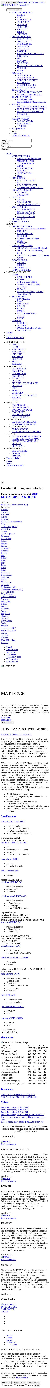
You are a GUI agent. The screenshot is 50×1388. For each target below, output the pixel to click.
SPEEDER (22, 192)
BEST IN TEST (24, 124)
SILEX (20, 70)
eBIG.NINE (22, 24)
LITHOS (21, 15)
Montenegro (6, 582)
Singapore (5, 613)
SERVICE (16, 104)
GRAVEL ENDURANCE (28, 204)
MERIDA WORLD (20, 119)
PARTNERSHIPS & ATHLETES (31, 102)
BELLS (20, 308)
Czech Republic (8, 534)
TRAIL (20, 166)
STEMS (20, 279)
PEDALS (21, 289)
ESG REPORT (23, 82)
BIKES (9, 154)
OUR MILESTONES (26, 85)
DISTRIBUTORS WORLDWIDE (32, 107)
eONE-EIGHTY (24, 20)
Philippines (5, 601)
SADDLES (22, 287)
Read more (5, 717)
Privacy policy (22, 1378)
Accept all (6, 1383)
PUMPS (20, 311)
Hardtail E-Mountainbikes (28, 238)
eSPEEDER (22, 34)
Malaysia (5, 577)
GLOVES (21, 325)
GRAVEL (16, 197)
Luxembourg (6, 575)
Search (5, 143)
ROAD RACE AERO (26, 180)
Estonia (4, 541)
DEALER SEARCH (21, 136)
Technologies (12, 659)
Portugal (4, 606)
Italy (3, 563)
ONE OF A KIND (25, 121)
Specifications (12, 649)
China (3, 524)
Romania (5, 609)
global (9, 460)
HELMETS (22, 323)
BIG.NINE (22, 51)
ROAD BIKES (18, 178)
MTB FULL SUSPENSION (29, 158)
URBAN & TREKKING (22, 190)
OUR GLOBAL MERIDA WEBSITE (19, 495)
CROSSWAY (23, 195)
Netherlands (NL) (8, 587)
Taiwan (4, 633)
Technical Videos (13, 657)
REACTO (21, 61)
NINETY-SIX (23, 49)
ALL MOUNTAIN (25, 168)
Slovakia (4, 616)
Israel (3, 560)
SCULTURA (23, 63)
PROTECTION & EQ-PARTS (30, 291)
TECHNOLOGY (19, 90)
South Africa (6, 621)
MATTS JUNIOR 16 (26, 216)
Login (14, 133)
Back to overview (8, 1144)
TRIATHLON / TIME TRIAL (30, 187)
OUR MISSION (24, 75)
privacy (9, 1340)
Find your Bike (18, 128)
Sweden (4, 625)
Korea (3, 567)
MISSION (21, 68)
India (3, 555)
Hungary (5, 551)
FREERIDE (22, 236)
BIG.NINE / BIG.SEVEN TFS (30, 53)
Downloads (11, 654)
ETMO (20, 17)
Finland (4, 543)
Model (9, 647)
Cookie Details (33, 1383)
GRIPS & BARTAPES (27, 282)
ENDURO (21, 171)
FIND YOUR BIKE (20, 221)
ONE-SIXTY (23, 41)
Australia (5, 514)
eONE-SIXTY (23, 22)
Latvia (3, 570)
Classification (12, 661)
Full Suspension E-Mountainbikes (31, 229)
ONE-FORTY (23, 46)
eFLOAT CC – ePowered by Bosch (32, 248)
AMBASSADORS (25, 99)
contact (9, 1335)
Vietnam (4, 642)
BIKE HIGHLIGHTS (21, 36)
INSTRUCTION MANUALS (30, 111)
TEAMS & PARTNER (21, 97)
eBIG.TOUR (22, 27)
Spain (3, 623)
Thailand (5, 635)
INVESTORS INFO (26, 87)
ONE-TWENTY (24, 39)
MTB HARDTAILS (26, 161)
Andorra (4, 509)
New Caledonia (7, 592)
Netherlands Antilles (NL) (12, 589)
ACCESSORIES (19, 296)
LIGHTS (21, 306)
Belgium (4, 519)
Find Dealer (6, 720)
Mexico (4, 580)
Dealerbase (11, 1342)
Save (37, 1386)
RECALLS (22, 114)
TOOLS (20, 316)
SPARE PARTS (24, 294)
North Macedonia (8, 596)
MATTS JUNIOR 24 (26, 212)
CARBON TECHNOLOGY (29, 92)
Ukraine (4, 638)
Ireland (4, 558)
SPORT (20, 241)
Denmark (5, 536)
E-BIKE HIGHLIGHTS (22, 12)
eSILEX (20, 32)
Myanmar (5, 584)
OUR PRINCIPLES (25, 78)
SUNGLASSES (24, 330)
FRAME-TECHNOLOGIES (29, 94)
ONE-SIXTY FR (24, 44)
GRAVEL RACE (24, 202)
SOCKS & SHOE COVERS (29, 328)
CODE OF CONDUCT (27, 80)
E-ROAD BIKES (19, 260)
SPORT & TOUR (24, 173)
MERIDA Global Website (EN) (14, 505)
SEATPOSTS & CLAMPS (28, 284)
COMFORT (22, 243)
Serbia (3, 611)
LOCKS (20, 318)
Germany (5, 548)
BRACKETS (23, 304)
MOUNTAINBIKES (21, 156)
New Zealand (7, 594)
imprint (9, 1337)
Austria (4, 517)
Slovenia (4, 618)
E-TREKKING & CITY (22, 245)
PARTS (15, 274)
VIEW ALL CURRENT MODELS (16, 734)
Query (3, 140)
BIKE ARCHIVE (19, 219)
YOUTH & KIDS (19, 207)
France (4, 546)
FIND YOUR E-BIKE (21, 270)
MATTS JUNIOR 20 (26, 214)
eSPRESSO (22, 29)
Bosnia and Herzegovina (11, 522)
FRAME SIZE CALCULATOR (31, 109)
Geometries (11, 652)
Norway (4, 599)
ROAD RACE (23, 183)
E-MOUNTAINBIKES (22, 226)
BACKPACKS (23, 299)
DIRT (19, 58)
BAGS (20, 301)
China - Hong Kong (9, 526)
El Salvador (6, 538)
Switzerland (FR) (8, 630)
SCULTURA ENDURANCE (30, 65)
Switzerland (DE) (8, 628)
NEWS (9, 333)
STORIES (21, 126)
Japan (3, 565)
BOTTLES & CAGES (27, 313)
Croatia (4, 531)
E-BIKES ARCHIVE (21, 267)
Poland (4, 604)
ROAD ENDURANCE (27, 185)
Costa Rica (5, 529)
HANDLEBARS (24, 277)
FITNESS (21, 265)
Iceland (4, 553)
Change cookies (19, 1383)
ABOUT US (17, 73)
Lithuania (5, 572)
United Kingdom (8, 640)
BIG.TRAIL (22, 56)
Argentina (5, 512)
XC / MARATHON (25, 163)
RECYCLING (23, 116)
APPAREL (16, 320)
